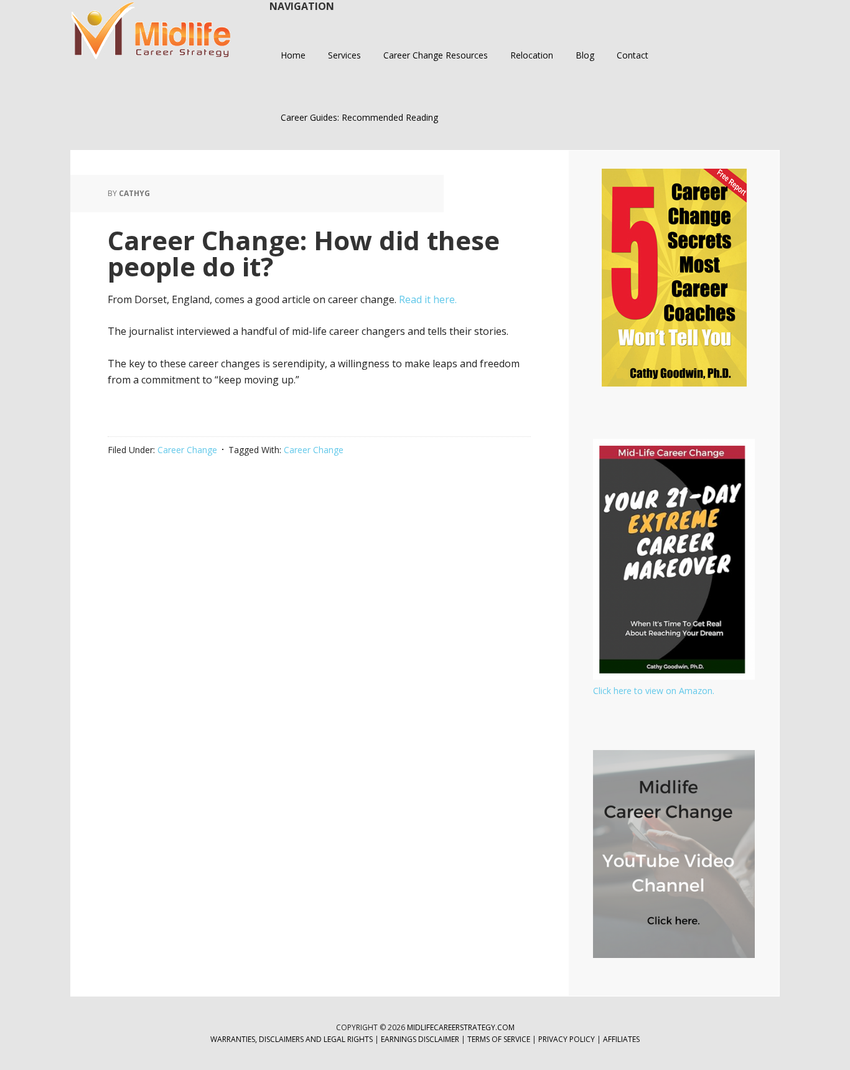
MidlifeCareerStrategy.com (461, 1027)
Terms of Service (498, 1039)
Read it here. (428, 299)
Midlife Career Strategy (151, 31)
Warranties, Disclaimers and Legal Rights (291, 1039)
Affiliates (621, 1039)
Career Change (187, 450)
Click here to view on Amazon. (653, 691)
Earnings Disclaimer (420, 1039)
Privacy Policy (567, 1039)
